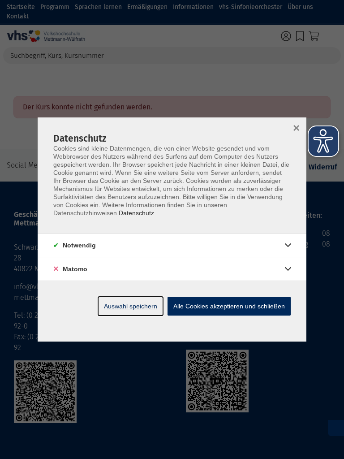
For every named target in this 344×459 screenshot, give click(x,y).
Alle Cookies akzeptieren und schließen (229, 306)
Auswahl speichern (130, 306)
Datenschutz (136, 213)
